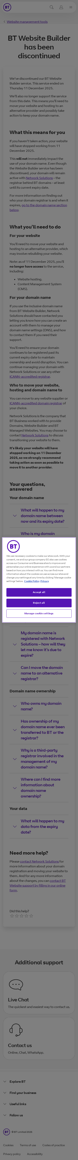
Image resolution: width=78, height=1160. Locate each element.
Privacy (44, 581)
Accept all (39, 592)
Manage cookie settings (39, 613)
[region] (39, 580)
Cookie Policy (31, 581)
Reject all (39, 602)
